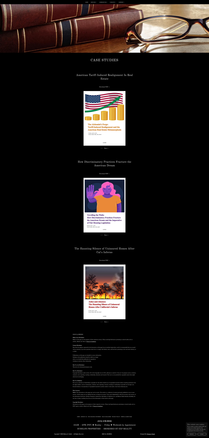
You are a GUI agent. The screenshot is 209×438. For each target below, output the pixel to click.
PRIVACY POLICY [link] (116, 416)
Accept (202, 434)
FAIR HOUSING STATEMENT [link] (94, 416)
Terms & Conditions (91, 341)
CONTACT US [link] (84, 416)
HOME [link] (86, 2)
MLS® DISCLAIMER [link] (106, 416)
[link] (104, 87)
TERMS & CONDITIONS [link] (126, 416)
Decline (191, 434)
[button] (93, 2)
